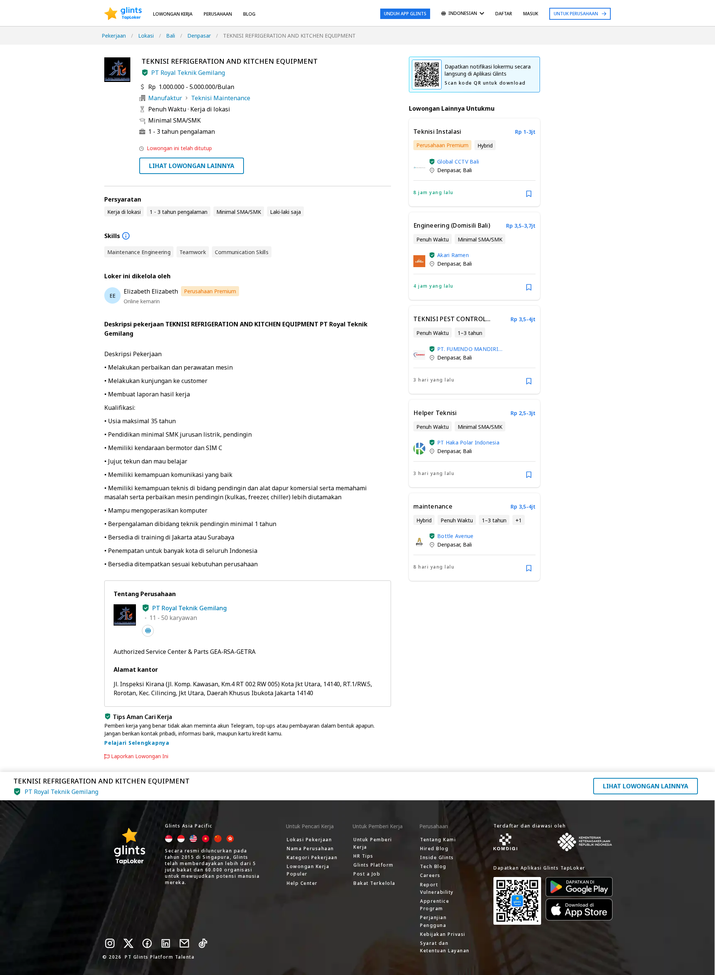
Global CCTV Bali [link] (458, 161)
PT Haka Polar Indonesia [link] (468, 442)
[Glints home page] (123, 13)
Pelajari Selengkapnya (136, 742)
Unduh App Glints (405, 13)
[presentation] (123, 13)
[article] (474, 162)
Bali (170, 35)
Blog (249, 14)
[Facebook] (147, 943)
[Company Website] (147, 630)
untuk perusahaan (576, 13)
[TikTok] (203, 943)
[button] (145, 72)
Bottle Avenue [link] (455, 535)
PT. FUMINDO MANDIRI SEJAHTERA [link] (467, 348)
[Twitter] (128, 943)
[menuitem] (462, 14)
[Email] (184, 943)
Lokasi (146, 35)
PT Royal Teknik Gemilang (188, 73)
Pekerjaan (114, 35)
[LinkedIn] (165, 943)
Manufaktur (165, 98)
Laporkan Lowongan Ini (139, 756)
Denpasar (199, 35)
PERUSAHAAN (218, 14)
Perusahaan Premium (210, 291)
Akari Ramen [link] (453, 255)
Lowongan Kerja (173, 14)
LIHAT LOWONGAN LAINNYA (191, 166)
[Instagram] (109, 943)
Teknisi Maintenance (220, 98)
